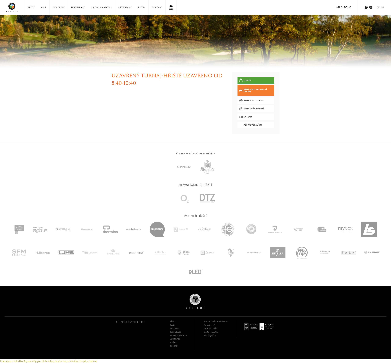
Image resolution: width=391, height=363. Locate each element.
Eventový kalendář (254, 108)
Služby (141, 7)
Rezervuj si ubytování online (255, 90)
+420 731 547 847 (343, 7)
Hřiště (31, 7)
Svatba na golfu (101, 7)
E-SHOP (247, 80)
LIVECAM (248, 117)
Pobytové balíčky (253, 125)
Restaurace (78, 7)
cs (378, 7)
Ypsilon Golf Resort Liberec (12, 7)
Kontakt (157, 7)
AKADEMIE (59, 7)
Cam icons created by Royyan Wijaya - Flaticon (25, 361)
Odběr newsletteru (130, 322)
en (382, 7)
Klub (43, 7)
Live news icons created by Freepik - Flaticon (73, 361)
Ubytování (124, 7)
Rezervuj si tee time (253, 100)
